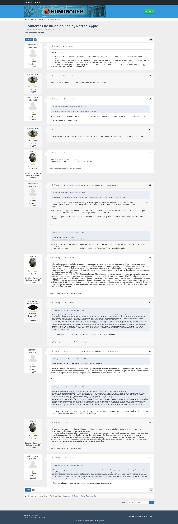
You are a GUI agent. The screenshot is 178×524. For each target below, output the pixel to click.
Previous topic (30, 32)
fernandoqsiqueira (33, 45)
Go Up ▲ (151, 516)
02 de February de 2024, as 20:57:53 (62, 130)
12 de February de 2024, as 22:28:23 (62, 422)
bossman (34, 301)
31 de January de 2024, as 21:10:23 (61, 76)
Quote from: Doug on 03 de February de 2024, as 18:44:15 (69, 233)
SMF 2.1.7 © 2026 (30, 517)
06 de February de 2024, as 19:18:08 (62, 258)
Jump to (124, 502)
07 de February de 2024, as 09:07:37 (62, 303)
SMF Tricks (34, 515)
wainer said (34, 74)
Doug (33, 151)
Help (130, 516)
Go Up (28, 490)
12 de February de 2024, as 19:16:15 (62, 351)
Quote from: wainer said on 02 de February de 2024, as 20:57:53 (70, 193)
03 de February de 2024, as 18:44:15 (62, 153)
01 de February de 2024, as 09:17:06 (62, 99)
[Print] (151, 39)
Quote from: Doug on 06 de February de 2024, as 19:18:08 (69, 310)
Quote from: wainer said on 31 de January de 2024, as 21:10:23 (70, 106)
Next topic (40, 32)
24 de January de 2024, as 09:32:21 (61, 46)
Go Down (29, 39)
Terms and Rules (140, 516)
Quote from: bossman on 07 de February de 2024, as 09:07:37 (70, 359)
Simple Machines (41, 517)
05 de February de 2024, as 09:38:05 (62, 185)
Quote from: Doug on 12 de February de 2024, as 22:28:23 (69, 465)
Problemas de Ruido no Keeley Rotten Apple (61, 26)
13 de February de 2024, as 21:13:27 (62, 458)
